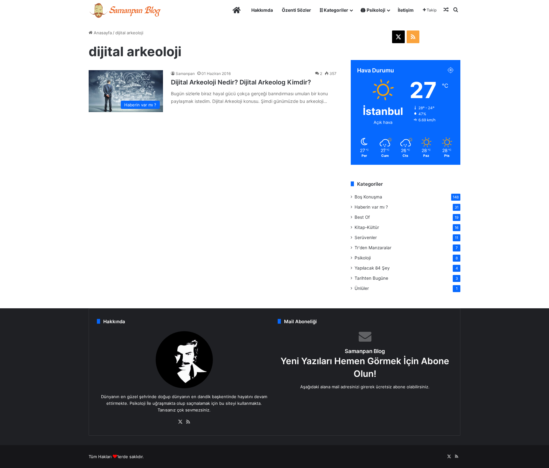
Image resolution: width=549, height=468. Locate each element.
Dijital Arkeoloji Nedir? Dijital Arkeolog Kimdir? (241, 82)
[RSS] (188, 422)
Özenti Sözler (296, 10)
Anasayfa (102, 32)
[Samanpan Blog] (125, 10)
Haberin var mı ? (371, 207)
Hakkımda (262, 10)
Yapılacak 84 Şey (372, 268)
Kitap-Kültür (367, 227)
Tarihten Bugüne (371, 278)
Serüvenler (366, 237)
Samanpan (185, 73)
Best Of (362, 217)
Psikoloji (375, 10)
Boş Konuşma (368, 196)
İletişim (406, 10)
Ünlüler (362, 288)
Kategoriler (335, 10)
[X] (180, 422)
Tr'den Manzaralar (373, 247)
